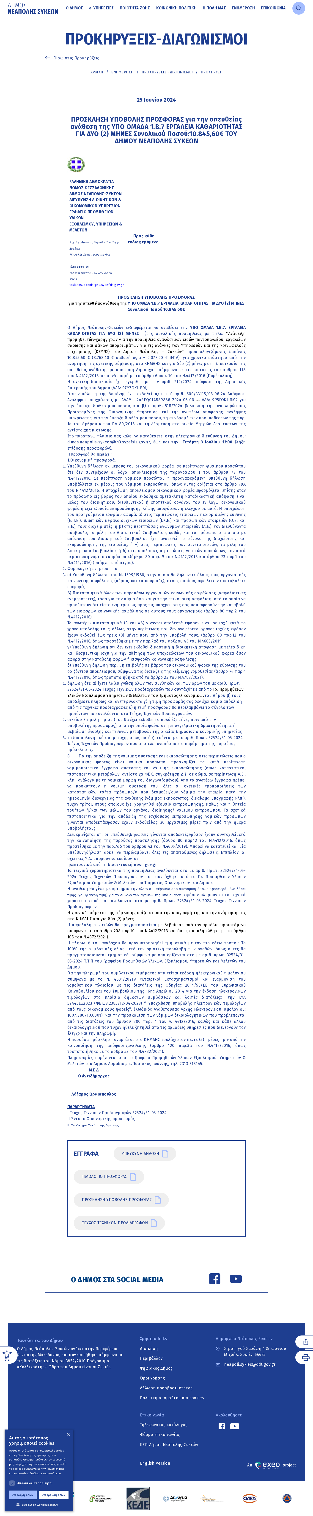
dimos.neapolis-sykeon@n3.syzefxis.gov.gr (108, 442)
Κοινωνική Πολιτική (176, 8)
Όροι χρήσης (152, 1378)
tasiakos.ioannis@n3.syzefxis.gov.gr (96, 285)
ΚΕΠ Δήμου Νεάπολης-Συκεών (169, 1444)
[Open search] (298, 8)
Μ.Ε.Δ (94, 1070)
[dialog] (39, 1470)
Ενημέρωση (243, 8)
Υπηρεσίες (101, 8)
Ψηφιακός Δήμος (156, 1368)
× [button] (68, 1434)
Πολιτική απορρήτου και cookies (172, 1398)
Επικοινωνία (273, 8)
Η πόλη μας (214, 8)
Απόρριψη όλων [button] (53, 1495)
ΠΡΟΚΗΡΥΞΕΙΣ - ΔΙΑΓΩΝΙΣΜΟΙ (167, 72)
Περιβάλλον (151, 1358)
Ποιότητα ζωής (135, 8)
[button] (39, 1504)
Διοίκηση (149, 1348)
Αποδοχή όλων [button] (22, 1495)
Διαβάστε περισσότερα (45, 1473)
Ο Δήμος (74, 8)
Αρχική (97, 72)
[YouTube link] (236, 1279)
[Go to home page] (33, 8)
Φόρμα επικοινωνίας (160, 1435)
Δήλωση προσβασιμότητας (166, 1388)
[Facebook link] (215, 1279)
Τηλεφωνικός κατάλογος (163, 1425)
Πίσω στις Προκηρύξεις (76, 58)
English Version (155, 1463)
